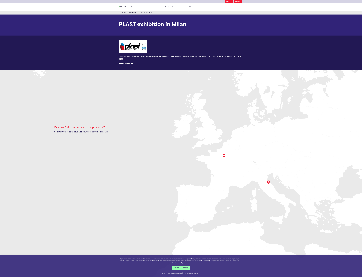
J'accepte (176, 268)
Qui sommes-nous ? (137, 7)
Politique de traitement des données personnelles (183, 273)
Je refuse (185, 268)
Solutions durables (171, 7)
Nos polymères (155, 7)
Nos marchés (187, 7)
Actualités (199, 7)
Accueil (123, 12)
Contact (228, 1)
